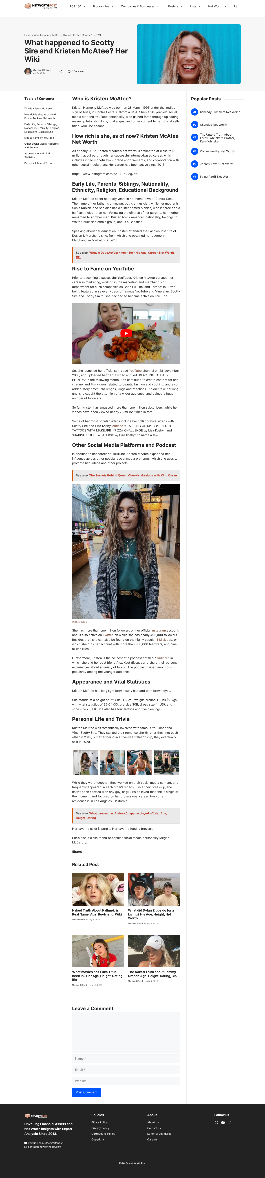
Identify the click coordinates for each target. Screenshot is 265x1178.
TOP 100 (75, 6)
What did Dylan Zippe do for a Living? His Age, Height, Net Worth (151, 914)
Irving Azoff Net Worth (215, 176)
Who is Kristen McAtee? (38, 108)
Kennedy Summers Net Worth (220, 112)
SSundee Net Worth (213, 124)
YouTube (135, 370)
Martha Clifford (42, 70)
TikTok (161, 639)
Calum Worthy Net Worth (217, 151)
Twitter (108, 635)
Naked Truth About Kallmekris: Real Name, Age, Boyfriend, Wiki (97, 912)
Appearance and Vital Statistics (37, 155)
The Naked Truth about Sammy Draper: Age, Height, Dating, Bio (152, 974)
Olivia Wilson (78, 919)
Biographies (101, 6)
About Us (153, 1122)
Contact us (154, 1128)
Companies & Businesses (138, 6)
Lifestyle (172, 6)
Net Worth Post (137, 1163)
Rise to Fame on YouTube (39, 137)
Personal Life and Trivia (38, 163)
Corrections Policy (103, 1133)
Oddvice (162, 658)
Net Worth (215, 6)
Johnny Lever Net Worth (216, 164)
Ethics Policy (99, 1122)
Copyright (97, 1139)
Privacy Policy (100, 1128)
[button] (236, 6)
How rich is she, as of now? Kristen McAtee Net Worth (40, 116)
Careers (152, 1139)
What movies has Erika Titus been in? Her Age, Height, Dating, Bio (97, 976)
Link (70, 72)
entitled (117, 426)
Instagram (158, 630)
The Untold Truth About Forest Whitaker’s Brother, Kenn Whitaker (217, 138)
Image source (79, 622)
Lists (193, 6)
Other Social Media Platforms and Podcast (41, 145)
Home (27, 35)
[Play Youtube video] (126, 333)
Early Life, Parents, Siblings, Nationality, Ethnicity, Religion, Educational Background (42, 128)
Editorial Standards (159, 1133)
